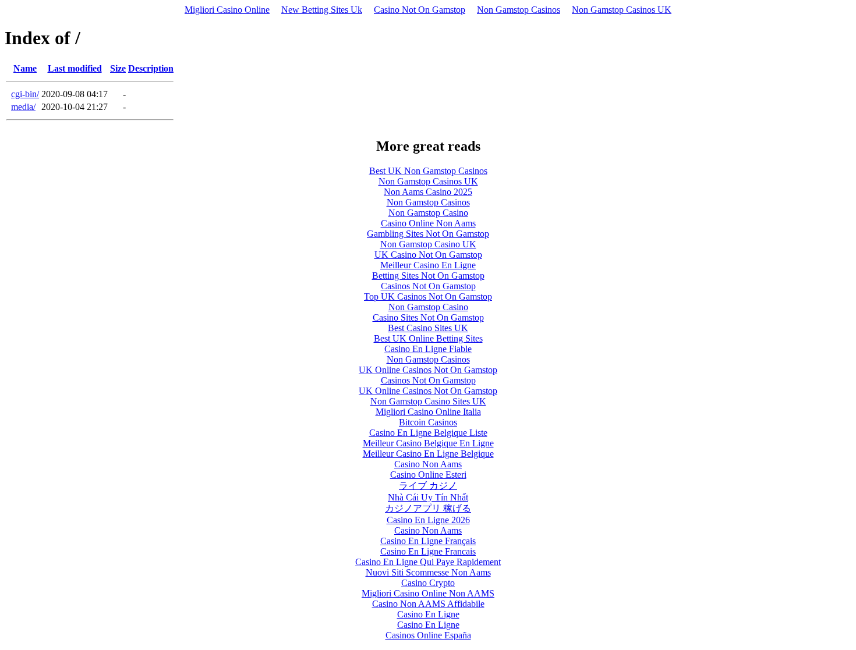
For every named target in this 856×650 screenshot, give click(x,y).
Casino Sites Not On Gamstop (428, 317)
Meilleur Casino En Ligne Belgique (428, 454)
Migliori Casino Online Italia (428, 412)
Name (25, 68)
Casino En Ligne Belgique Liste (428, 433)
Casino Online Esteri (428, 474)
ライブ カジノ (428, 486)
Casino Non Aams (428, 464)
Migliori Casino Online (227, 10)
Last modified (75, 68)
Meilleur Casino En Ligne (428, 265)
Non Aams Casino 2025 (428, 192)
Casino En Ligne (428, 614)
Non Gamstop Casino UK (428, 244)
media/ (23, 107)
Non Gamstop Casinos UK (621, 10)
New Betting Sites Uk (321, 10)
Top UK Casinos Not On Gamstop (428, 296)
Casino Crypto (428, 583)
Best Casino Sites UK (428, 328)
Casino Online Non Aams (428, 223)
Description (151, 68)
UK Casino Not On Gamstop (428, 255)
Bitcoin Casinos (428, 422)
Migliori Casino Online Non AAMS (428, 593)
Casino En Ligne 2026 (428, 520)
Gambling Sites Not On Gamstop (428, 234)
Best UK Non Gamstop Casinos (428, 171)
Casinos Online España (428, 635)
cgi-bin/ (25, 94)
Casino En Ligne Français (428, 541)
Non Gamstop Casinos (518, 10)
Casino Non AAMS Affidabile (428, 604)
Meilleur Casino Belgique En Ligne (428, 443)
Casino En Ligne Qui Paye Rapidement (428, 562)
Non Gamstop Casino (428, 213)
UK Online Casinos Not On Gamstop (428, 370)
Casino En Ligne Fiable (428, 349)
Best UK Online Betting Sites (428, 338)
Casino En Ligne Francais (428, 551)
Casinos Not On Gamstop (428, 286)
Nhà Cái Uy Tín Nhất (428, 497)
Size (118, 68)
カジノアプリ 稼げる (428, 508)
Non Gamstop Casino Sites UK (428, 401)
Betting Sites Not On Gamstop (428, 275)
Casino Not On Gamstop (419, 10)
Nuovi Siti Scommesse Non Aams (428, 572)
